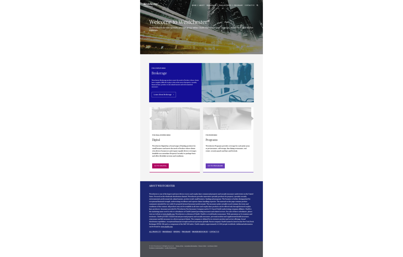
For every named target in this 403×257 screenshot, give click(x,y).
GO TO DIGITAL (160, 166)
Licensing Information (190, 246)
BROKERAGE (211, 5)
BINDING (176, 232)
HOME (194, 5)
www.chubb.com (169, 214)
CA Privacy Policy (212, 246)
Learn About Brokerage (163, 95)
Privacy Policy (202, 246)
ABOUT (202, 5)
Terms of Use (179, 246)
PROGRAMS (238, 5)
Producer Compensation (156, 248)
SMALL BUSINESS (225, 5)
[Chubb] (151, 5)
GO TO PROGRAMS (215, 166)
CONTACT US (249, 5)
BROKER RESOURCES (200, 232)
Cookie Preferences (170, 248)
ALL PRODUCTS (155, 232)
